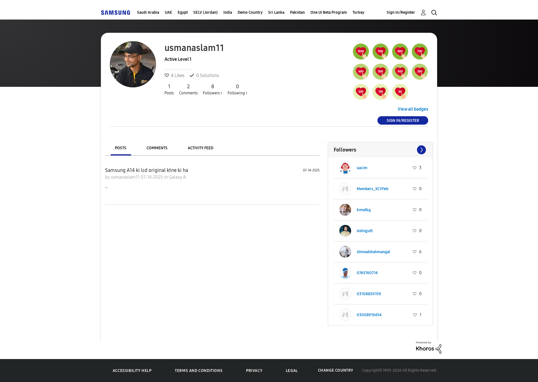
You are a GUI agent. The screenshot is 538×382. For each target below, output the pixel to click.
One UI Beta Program (328, 12)
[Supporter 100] (380, 91)
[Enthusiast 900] (380, 51)
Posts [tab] (120, 148)
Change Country (335, 370)
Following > (237, 89)
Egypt (183, 12)
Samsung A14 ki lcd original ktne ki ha (146, 170)
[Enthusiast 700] (419, 51)
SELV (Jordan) (205, 12)
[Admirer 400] (400, 71)
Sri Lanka (276, 12)
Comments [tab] (157, 148)
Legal (292, 370)
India (227, 12)
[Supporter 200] (361, 91)
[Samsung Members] (115, 12)
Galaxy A (177, 177)
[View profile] (345, 168)
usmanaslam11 (126, 177)
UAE (168, 12)
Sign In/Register (401, 12)
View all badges (413, 109)
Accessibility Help (132, 370)
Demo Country (250, 12)
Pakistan (297, 12)
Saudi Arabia (148, 12)
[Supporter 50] (400, 91)
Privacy (254, 370)
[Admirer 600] (361, 71)
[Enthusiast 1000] (361, 51)
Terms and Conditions (198, 370)
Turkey (358, 12)
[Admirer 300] (419, 71)
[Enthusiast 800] (400, 51)
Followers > (212, 89)
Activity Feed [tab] (200, 148)
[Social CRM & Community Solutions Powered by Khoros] (428, 347)
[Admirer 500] (380, 71)
